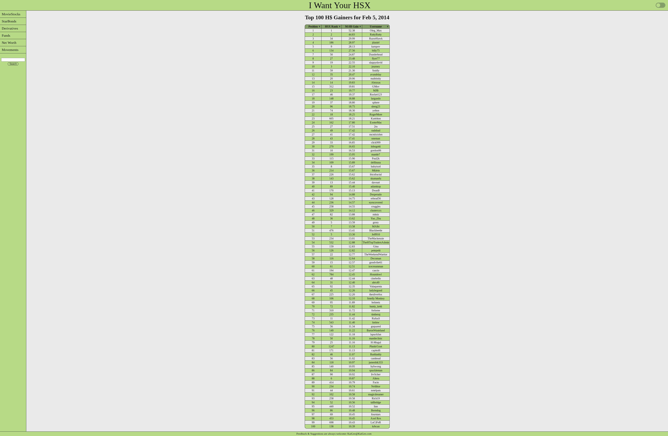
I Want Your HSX (340, 5)
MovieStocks (10, 14)
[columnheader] (313, 27)
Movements (9, 50)
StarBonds (8, 21)
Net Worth (8, 43)
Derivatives (9, 28)
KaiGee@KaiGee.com (359, 433)
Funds (5, 35)
